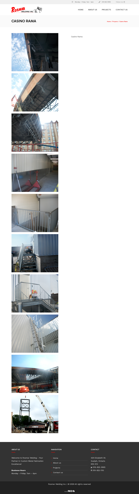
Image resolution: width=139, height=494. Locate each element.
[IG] (124, 2)
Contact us (122, 10)
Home (80, 10)
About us (92, 10)
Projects (106, 10)
